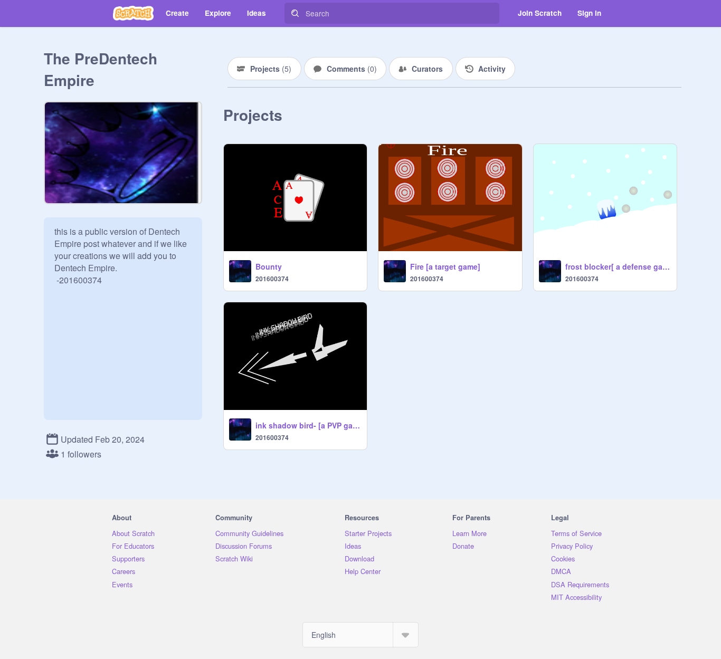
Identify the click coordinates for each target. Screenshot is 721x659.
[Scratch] (133, 13)
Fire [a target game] (445, 266)
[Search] (295, 13)
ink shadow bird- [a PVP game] (307, 425)
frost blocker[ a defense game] (617, 266)
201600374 (272, 278)
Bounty (268, 266)
